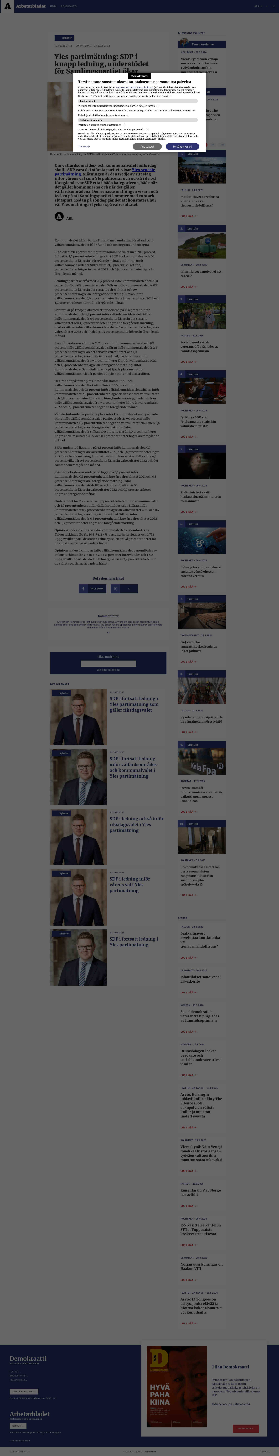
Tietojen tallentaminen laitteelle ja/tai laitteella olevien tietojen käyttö (116, 105)
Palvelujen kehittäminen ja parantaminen (101, 115)
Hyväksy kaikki (182, 146)
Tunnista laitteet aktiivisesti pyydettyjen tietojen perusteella (111, 129)
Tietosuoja (84, 146)
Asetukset (147, 146)
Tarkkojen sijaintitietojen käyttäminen (99, 124)
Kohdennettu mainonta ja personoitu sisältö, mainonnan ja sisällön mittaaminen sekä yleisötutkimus (134, 110)
